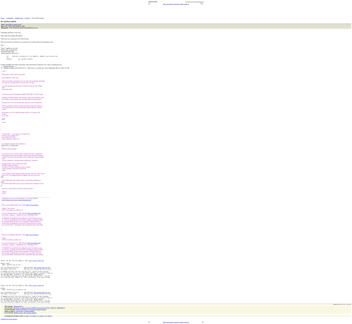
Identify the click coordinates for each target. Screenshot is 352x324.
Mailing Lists (19, 18)
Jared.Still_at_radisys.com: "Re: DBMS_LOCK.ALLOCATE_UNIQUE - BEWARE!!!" (39, 308)
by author (48, 316)
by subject (41, 316)
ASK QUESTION (170, 4)
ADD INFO (176, 4)
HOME (164, 4)
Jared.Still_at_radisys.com (13, 24)
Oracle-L (27, 18)
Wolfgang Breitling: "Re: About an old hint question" (31, 309)
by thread (33, 316)
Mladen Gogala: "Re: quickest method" (25, 313)
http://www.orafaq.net (32, 205)
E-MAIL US (186, 4)
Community (9, 18)
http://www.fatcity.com (34, 213)
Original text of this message (9, 319)
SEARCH (182, 4)
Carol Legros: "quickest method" (25, 311)
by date (26, 316)
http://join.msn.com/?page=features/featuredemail (16, 200)
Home (2, 18)
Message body (18, 306)
